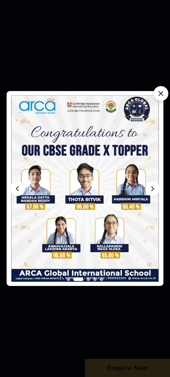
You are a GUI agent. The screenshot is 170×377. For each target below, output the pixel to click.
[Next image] (152, 188)
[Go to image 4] (95, 279)
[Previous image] (17, 188)
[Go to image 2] (78, 279)
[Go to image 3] (88, 279)
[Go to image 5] (101, 279)
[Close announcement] (160, 93)
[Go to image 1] (68, 279)
